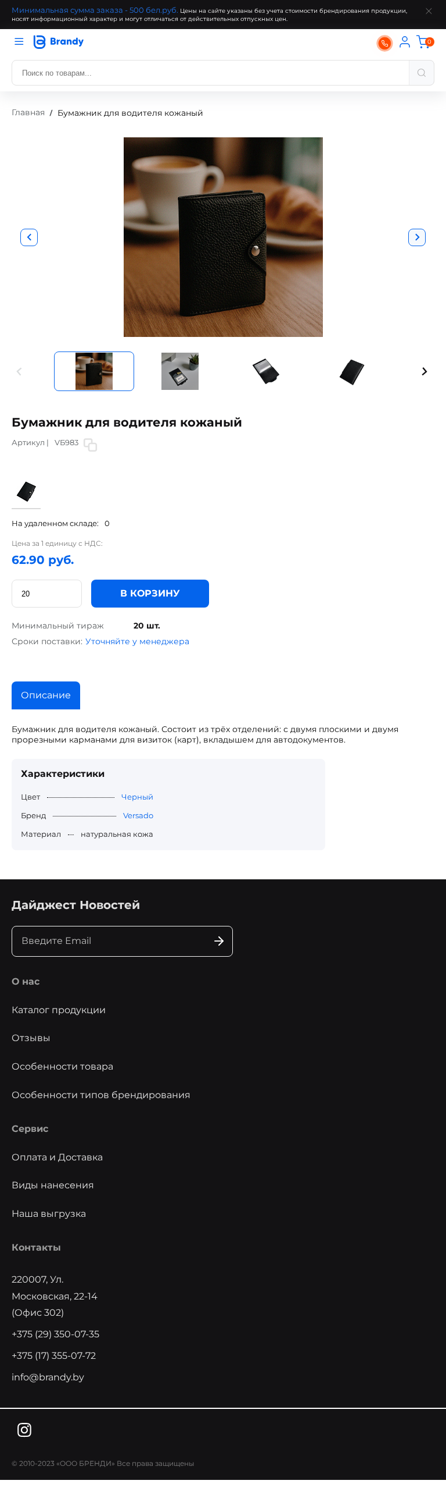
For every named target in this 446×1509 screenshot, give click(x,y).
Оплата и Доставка (57, 1157)
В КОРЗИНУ (150, 593)
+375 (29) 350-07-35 (55, 1334)
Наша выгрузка (49, 1213)
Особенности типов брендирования (101, 1094)
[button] (20, 371)
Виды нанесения (53, 1185)
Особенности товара (62, 1066)
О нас (25, 981)
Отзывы (31, 1037)
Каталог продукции (59, 1010)
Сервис (30, 1128)
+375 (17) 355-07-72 (54, 1355)
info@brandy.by (48, 1377)
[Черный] (26, 503)
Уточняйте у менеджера (137, 641)
